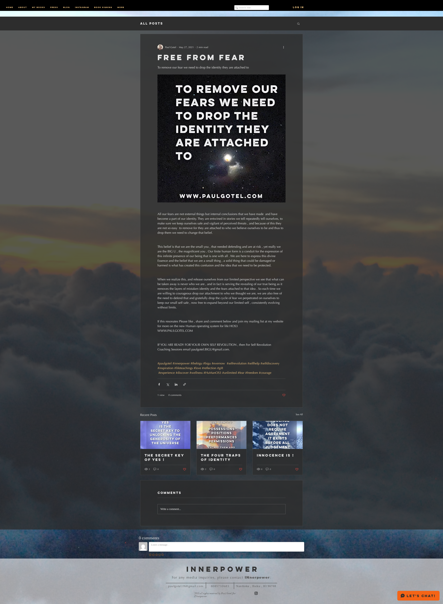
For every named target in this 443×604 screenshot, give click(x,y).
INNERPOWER (223, 569)
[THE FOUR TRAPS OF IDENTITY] (222, 435)
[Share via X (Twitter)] (167, 384)
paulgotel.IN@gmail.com (185, 586)
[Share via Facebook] (159, 384)
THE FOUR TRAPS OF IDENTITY (221, 457)
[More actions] (283, 47)
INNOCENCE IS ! (275, 455)
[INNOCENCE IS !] (278, 435)
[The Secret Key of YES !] (165, 435)
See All (299, 414)
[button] (298, 23)
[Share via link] (184, 384)
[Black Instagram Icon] (256, 593)
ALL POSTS (151, 23)
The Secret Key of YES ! (164, 457)
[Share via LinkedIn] (176, 384)
